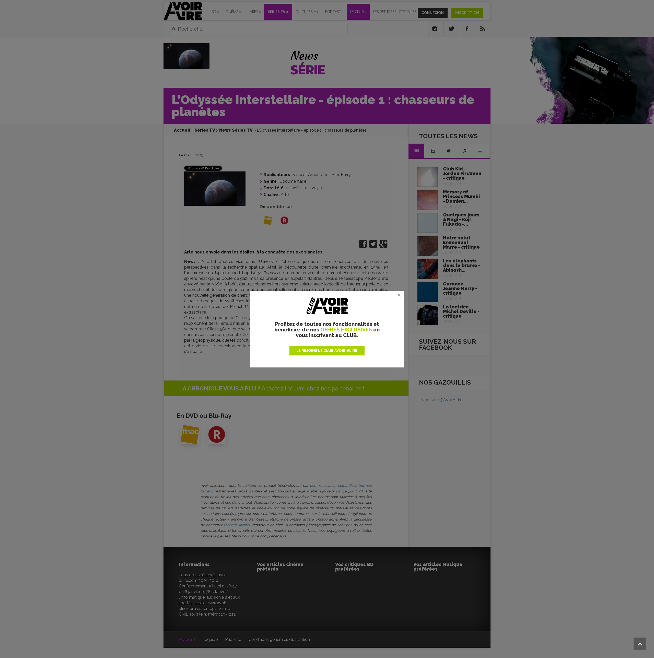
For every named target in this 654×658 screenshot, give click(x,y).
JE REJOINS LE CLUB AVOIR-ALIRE (327, 351)
